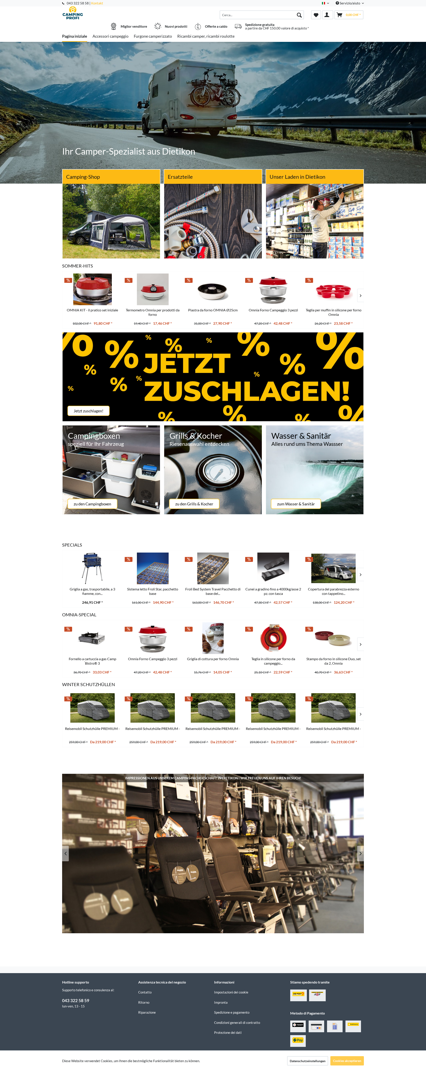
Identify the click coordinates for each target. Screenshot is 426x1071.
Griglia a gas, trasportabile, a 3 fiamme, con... (92, 591)
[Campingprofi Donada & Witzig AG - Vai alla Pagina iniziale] (100, 12)
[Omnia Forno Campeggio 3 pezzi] (153, 638)
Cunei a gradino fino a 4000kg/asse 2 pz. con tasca (273, 591)
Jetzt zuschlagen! (88, 410)
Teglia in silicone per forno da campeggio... (273, 661)
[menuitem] (262, 14)
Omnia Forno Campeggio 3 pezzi (152, 659)
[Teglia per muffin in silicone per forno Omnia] (333, 289)
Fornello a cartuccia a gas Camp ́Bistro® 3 (92, 661)
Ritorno (143, 1002)
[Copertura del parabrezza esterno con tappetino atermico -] (333, 568)
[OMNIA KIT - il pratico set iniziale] (92, 289)
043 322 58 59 (75, 1000)
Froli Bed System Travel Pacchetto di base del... (213, 591)
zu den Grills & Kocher (194, 503)
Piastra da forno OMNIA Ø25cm (213, 310)
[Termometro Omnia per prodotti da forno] (153, 289)
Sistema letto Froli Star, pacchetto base (152, 591)
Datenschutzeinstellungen (307, 1061)
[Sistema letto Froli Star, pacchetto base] (153, 568)
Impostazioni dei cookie (231, 992)
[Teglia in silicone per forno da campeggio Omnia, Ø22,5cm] (273, 638)
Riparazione (147, 1012)
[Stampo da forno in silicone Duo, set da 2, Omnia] (333, 638)
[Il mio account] (327, 14)
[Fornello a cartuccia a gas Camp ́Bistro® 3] (92, 638)
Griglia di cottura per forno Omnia (213, 659)
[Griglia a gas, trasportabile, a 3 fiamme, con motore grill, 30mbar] (92, 568)
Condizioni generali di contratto (237, 1022)
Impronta (221, 1002)
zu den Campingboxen (92, 503)
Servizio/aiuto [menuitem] (350, 3)
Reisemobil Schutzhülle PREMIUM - (92, 728)
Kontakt (97, 3)
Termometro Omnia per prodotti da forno (152, 312)
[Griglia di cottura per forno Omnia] (213, 638)
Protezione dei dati (228, 1032)
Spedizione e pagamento (231, 1012)
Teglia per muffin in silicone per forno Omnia (333, 312)
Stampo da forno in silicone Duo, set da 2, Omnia (333, 661)
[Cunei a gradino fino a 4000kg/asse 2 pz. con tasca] (273, 568)
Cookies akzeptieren (347, 1061)
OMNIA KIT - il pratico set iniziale (92, 310)
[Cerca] (299, 14)
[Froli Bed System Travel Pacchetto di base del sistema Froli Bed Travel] (213, 568)
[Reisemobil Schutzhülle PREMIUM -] (92, 708)
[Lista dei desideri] (316, 14)
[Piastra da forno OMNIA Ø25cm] (213, 289)
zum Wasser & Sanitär (296, 503)
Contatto (145, 992)
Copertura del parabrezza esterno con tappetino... (333, 591)
